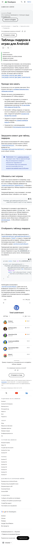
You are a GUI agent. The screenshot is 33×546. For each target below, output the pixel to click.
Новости (3, 411)
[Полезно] (22, 31)
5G (2, 436)
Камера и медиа (5, 431)
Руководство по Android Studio (9, 481)
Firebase (3, 521)
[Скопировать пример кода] (31, 199)
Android (3, 401)
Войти (29, 2)
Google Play (15, 26)
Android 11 (4, 474)
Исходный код (5, 409)
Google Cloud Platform (7, 523)
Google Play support (6, 503)
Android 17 (4, 459)
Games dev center (7, 7)
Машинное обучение (6, 425)
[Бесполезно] (25, 31)
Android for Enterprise (6, 404)
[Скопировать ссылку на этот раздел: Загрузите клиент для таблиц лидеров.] (11, 138)
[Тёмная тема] (29, 199)
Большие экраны (5, 442)
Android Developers (6, 26)
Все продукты (5, 526)
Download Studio (5, 489)
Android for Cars (5, 450)
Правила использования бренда (11, 534)
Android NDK (4, 491)
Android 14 (4, 467)
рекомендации (5, 220)
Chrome (3, 518)
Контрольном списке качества (22, 127)
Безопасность (4, 406)
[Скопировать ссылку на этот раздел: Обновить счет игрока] (24, 176)
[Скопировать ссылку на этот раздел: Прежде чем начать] (21, 84)
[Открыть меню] (2, 2)
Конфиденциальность (7, 433)
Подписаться (23, 538)
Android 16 (4, 462)
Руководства (6, 28)
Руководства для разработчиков (9, 484)
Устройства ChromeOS (7, 447)
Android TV (4, 452)
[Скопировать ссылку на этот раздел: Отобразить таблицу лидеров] (2, 231)
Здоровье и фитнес (6, 428)
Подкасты (4, 416)
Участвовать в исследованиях (9, 505)
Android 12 (4, 472)
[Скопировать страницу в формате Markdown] (8, 47)
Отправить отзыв (9, 35)
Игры (2, 423)
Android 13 (4, 469)
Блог (2, 414)
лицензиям (4, 382)
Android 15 (4, 464)
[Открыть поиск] (22, 2)
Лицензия (17, 531)
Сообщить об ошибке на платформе (10, 498)
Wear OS (3, 445)
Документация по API (6, 486)
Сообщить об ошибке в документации (11, 500)
